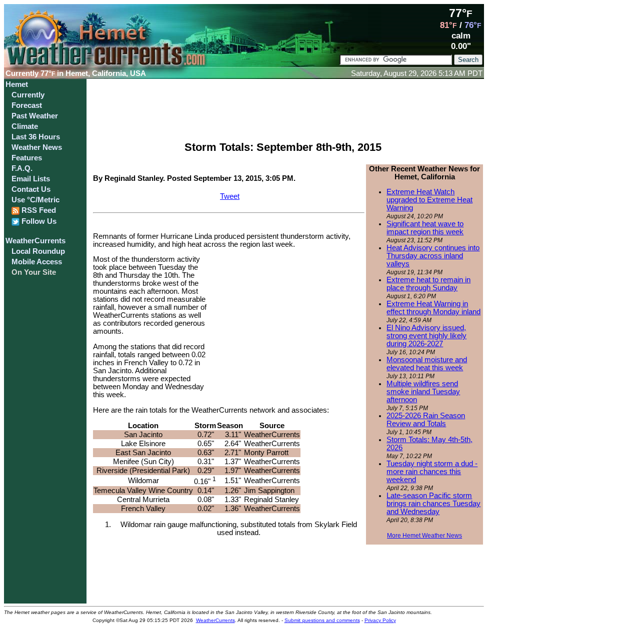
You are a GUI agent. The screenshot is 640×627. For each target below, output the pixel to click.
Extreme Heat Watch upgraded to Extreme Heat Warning (429, 200)
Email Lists (31, 179)
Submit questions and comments (322, 620)
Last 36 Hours (36, 137)
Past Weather (35, 116)
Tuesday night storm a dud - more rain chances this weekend (432, 472)
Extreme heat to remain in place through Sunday (428, 284)
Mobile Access (37, 262)
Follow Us (38, 221)
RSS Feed (38, 210)
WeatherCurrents (36, 241)
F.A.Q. (22, 168)
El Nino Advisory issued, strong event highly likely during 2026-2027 (426, 336)
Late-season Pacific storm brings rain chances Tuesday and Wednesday (433, 504)
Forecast (27, 105)
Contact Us (31, 189)
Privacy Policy (380, 620)
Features (27, 158)
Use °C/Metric (36, 200)
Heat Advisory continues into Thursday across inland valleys (433, 256)
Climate (25, 126)
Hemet (17, 84)
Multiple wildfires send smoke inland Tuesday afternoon (423, 392)
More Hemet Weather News (424, 535)
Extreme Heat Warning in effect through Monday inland (433, 308)
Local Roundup (38, 251)
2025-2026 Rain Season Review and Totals (425, 420)
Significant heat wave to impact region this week (425, 228)
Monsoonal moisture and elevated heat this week (426, 364)
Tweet (230, 196)
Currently (28, 95)
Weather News (37, 147)
